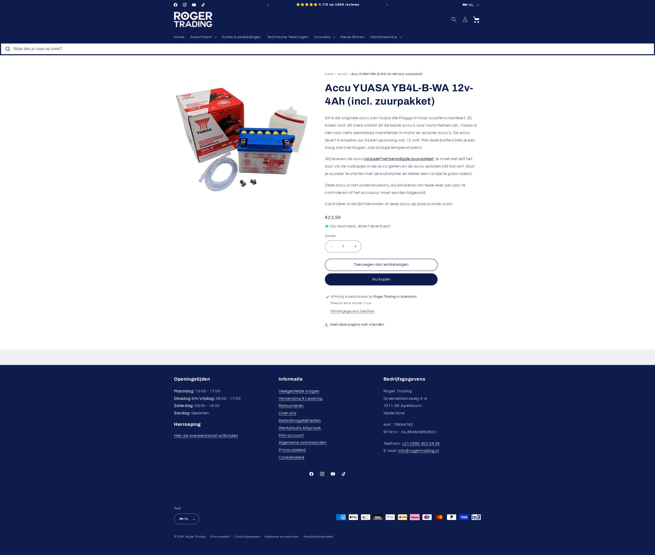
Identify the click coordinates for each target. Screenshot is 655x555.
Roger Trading (195, 537)
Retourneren (291, 406)
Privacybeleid (292, 450)
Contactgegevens (247, 536)
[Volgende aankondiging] (387, 5)
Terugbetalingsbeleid (318, 536)
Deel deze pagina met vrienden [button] (357, 324)
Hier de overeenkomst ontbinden (206, 436)
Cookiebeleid (291, 457)
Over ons (287, 413)
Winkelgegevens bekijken (353, 311)
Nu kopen (381, 279)
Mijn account (291, 435)
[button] (203, 37)
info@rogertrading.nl (418, 451)
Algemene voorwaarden (302, 442)
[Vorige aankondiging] (268, 5)
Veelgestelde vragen (299, 391)
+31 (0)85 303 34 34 (421, 443)
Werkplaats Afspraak (300, 428)
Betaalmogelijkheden (300, 420)
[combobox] (327, 48)
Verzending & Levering (301, 398)
